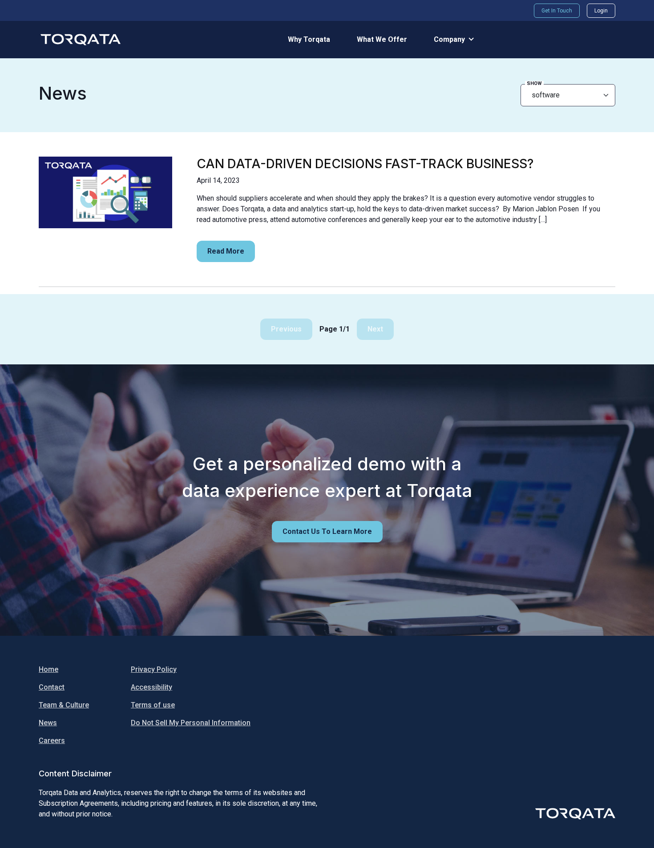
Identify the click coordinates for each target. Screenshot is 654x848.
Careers (52, 740)
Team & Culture (64, 705)
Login (601, 11)
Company (449, 39)
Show (534, 83)
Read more (225, 251)
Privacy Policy (154, 669)
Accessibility (151, 687)
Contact (52, 687)
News (48, 723)
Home (48, 669)
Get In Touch (556, 11)
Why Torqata (309, 39)
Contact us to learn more (327, 531)
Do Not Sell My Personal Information (190, 723)
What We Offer (382, 39)
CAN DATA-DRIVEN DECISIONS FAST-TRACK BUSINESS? (365, 163)
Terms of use (153, 705)
